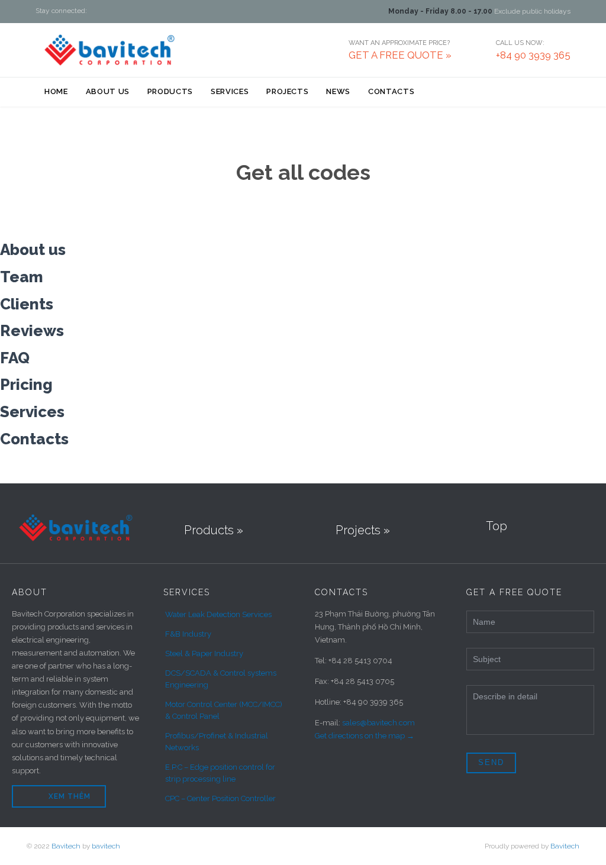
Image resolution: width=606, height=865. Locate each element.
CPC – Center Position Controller (220, 798)
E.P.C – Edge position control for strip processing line (220, 773)
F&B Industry (188, 634)
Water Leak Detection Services (218, 614)
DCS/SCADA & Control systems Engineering (220, 679)
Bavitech (65, 846)
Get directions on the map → (364, 735)
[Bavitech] (109, 50)
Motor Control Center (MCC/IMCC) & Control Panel (223, 710)
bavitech (106, 846)
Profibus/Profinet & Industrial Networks (216, 741)
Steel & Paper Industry (204, 653)
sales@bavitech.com (378, 722)
